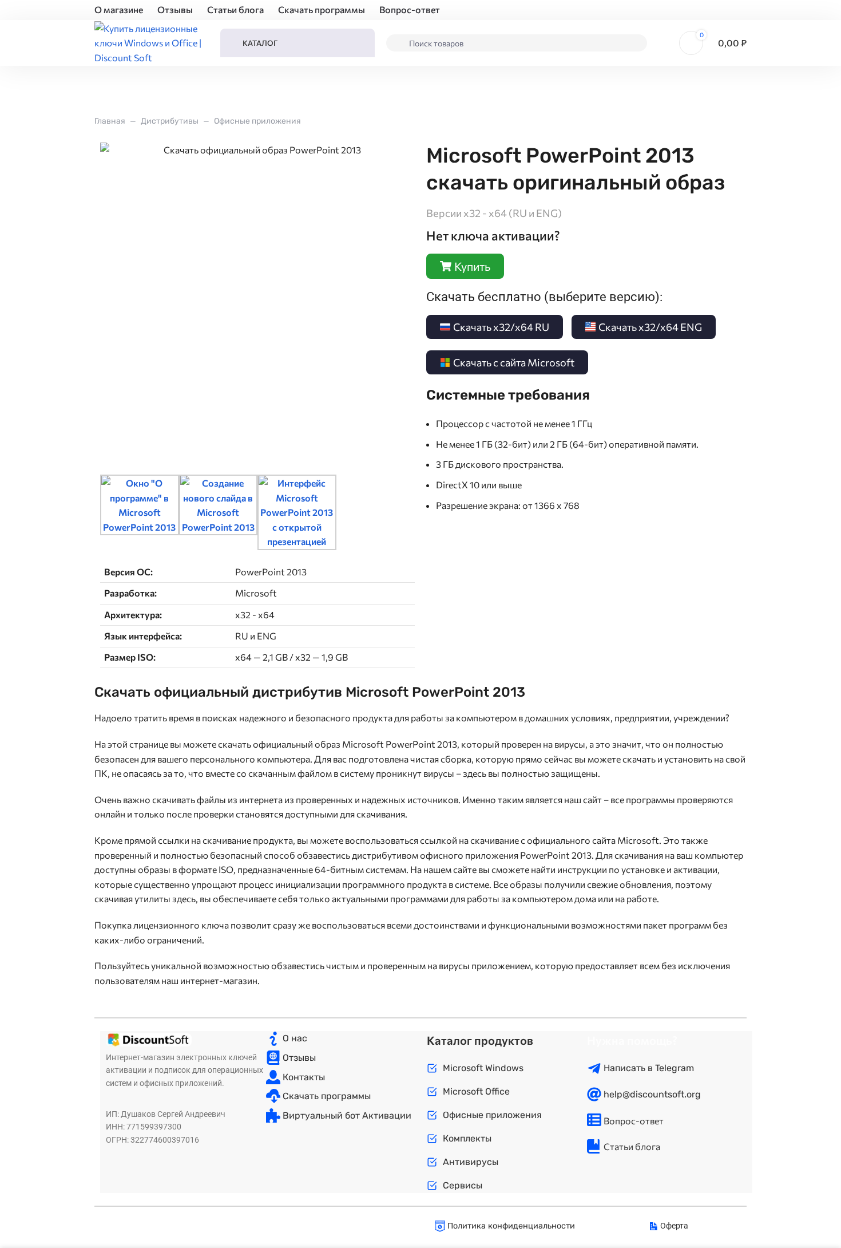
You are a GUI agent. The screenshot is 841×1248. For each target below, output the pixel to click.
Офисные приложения (257, 121)
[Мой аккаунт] (663, 42)
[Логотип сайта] (151, 41)
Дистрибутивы (170, 121)
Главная (109, 121)
